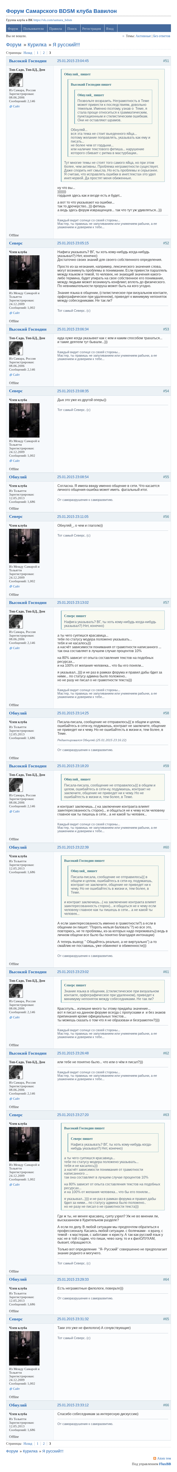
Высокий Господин (28, 60)
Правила (55, 28)
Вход (110, 28)
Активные (143, 36)
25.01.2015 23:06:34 (73, 329)
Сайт (16, 106)
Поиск (72, 28)
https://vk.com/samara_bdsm (52, 20)
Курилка (37, 44)
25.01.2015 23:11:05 (72, 517)
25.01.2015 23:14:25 (73, 713)
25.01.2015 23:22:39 (73, 847)
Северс (16, 243)
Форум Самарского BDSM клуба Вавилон (61, 11)
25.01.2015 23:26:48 (73, 1053)
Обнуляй (18, 476)
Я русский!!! (66, 44)
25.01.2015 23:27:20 (73, 1115)
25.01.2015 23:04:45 (73, 61)
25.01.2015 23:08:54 (73, 477)
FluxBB (165, 1464)
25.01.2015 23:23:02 (73, 972)
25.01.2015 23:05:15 (73, 243)
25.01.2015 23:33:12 (73, 1405)
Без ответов (161, 36)
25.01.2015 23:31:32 (73, 1319)
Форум (13, 28)
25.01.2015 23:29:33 (73, 1279)
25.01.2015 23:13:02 (73, 602)
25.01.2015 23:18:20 (73, 766)
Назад (28, 53)
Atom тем (164, 1458)
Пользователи (33, 28)
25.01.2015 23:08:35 (73, 391)
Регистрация (91, 28)
